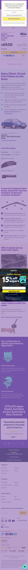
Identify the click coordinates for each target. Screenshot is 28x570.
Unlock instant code (14, 291)
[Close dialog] (27, 269)
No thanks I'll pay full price (14, 294)
